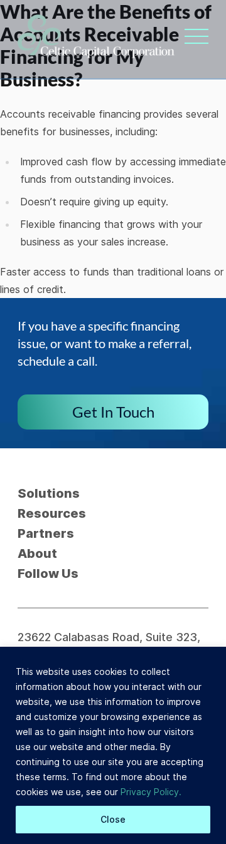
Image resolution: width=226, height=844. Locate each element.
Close (113, 819)
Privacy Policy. (151, 791)
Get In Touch (113, 412)
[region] (113, 745)
